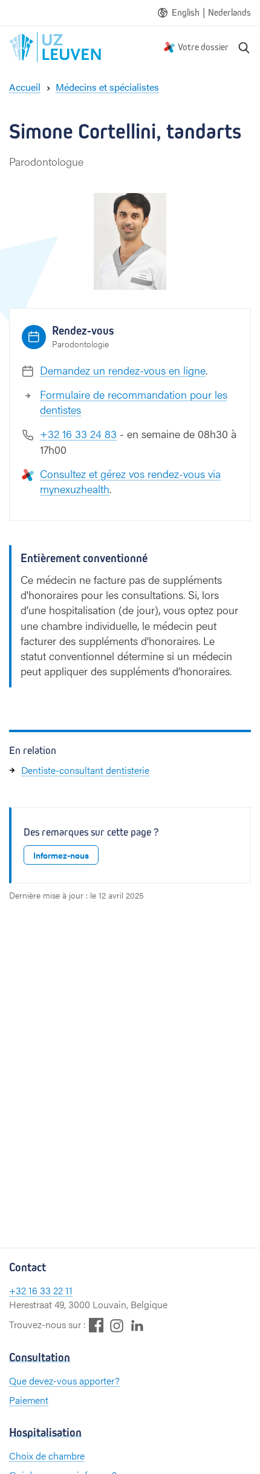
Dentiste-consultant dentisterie (85, 770)
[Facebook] (96, 1324)
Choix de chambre (47, 1456)
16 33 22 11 (50, 1290)
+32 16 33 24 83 (78, 433)
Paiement (28, 1400)
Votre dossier (203, 47)
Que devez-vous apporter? (64, 1380)
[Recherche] (244, 47)
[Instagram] (116, 1325)
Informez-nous (61, 855)
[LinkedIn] (137, 1324)
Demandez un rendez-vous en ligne (123, 370)
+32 (18, 1290)
